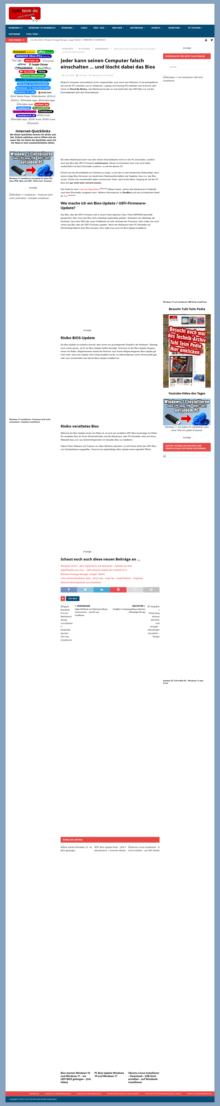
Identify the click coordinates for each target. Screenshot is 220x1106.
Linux (84, 27)
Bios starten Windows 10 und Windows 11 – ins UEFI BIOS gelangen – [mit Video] (76, 1077)
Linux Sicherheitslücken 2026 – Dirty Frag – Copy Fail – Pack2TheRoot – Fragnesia (102, 578)
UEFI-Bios (72, 598)
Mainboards (97, 75)
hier (66, 196)
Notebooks (136, 27)
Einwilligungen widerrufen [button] (199, 1094)
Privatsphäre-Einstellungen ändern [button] (123, 1094)
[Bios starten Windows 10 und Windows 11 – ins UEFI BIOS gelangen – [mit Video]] (76, 958)
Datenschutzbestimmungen (89, 1094)
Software (14, 34)
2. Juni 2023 (69, 75)
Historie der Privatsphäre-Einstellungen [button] (163, 1094)
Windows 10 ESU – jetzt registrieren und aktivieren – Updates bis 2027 (96, 566)
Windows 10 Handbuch (42, 27)
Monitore (174, 27)
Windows (67, 27)
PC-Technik (194, 27)
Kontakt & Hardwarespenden (58, 1094)
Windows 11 (15, 27)
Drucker (117, 27)
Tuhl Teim (32, 34)
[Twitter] (211, 40)
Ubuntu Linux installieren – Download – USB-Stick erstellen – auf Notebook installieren (143, 1077)
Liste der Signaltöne (89, 189)
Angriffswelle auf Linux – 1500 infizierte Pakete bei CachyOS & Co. (94, 570)
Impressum (34, 1094)
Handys (155, 27)
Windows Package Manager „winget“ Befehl (83, 574)
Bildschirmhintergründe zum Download (81, 582)
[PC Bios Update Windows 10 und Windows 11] (110, 958)
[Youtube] (206, 40)
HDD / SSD (98, 27)
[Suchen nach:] (187, 67)
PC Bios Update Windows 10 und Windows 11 (109, 1074)
